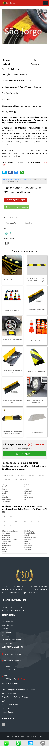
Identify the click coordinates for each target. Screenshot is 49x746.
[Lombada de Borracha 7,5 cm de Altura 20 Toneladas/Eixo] (37, 265)
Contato (5, 629)
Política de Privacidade (11, 640)
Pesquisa (6, 636)
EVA (3, 701)
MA (10, 526)
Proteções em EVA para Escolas (15, 697)
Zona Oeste (31, 475)
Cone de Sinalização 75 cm (12, 310)
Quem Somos (7, 625)
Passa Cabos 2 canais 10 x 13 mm (12, 402)
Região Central (8, 475)
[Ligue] (6, 743)
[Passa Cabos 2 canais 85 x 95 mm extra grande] (37, 387)
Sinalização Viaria (9, 693)
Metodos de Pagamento (13, 223)
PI (43, 521)
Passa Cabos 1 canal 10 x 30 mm (37, 310)
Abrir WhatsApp (22, 679)
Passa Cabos (27, 180)
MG (11, 517)
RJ (4, 517)
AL (16, 526)
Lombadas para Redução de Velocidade (18, 690)
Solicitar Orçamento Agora (15, 200)
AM (38, 521)
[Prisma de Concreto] (37, 417)
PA (4, 526)
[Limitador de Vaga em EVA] (37, 356)
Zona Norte (20, 475)
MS (25, 521)
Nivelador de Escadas (11, 704)
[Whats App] (18, 743)
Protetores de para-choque (12, 280)
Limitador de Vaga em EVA (36, 371)
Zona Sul (42, 475)
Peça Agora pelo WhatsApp (17, 207)
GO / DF (17, 521)
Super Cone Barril (36, 341)
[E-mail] (30, 743)
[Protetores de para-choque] (12, 265)
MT (31, 521)
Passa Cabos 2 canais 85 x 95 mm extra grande (36, 402)
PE (40, 517)
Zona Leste (7, 480)
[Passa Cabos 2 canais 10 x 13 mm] (12, 387)
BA (4, 521)
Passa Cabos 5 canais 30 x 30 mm (12, 371)
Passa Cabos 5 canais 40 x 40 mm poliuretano (12, 341)
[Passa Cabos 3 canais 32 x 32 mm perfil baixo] (24, 26)
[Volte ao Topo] (43, 743)
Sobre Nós (28, 223)
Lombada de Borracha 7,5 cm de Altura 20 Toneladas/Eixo (36, 280)
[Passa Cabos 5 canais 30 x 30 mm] (12, 356)
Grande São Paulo (20, 480)
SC (28, 517)
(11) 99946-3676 (25, 454)
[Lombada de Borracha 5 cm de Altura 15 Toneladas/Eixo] (12, 417)
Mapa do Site (7, 643)
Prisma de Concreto (37, 432)
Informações (7, 632)
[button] (45, 3)
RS (34, 517)
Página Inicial (7, 621)
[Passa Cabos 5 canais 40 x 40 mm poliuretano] (12, 326)
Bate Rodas (6, 708)
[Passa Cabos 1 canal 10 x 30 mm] (37, 295)
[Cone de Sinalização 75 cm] (12, 295)
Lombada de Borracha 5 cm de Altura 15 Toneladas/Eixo (12, 432)
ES (16, 517)
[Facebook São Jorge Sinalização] (3, 725)
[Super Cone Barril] (37, 326)
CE (10, 521)
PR (22, 517)
